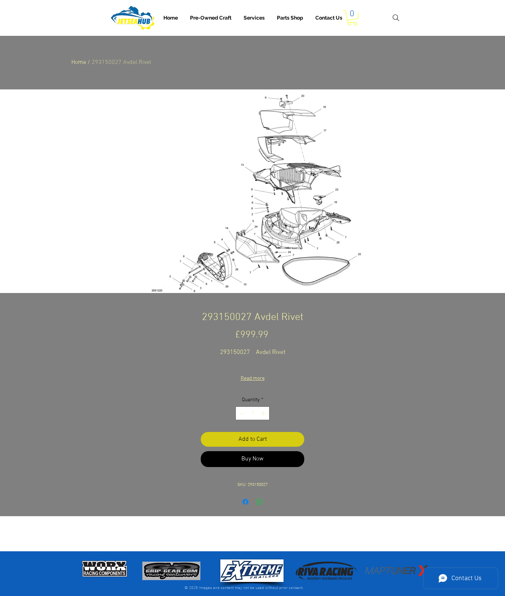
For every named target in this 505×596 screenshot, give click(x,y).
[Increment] (263, 413)
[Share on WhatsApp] (259, 501)
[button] (254, 17)
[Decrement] (241, 413)
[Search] (395, 17)
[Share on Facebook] (245, 501)
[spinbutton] (252, 413)
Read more (253, 378)
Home (78, 62)
